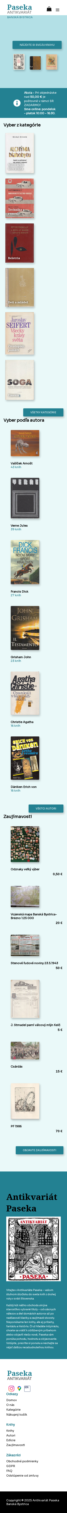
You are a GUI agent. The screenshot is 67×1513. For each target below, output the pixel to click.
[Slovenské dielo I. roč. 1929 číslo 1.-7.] (35, 63)
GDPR (10, 1466)
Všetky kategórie (43, 412)
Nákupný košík (16, 1414)
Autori (10, 1435)
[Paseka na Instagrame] (11, 1390)
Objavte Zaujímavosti (39, 1150)
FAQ (9, 1471)
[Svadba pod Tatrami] (51, 62)
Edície (10, 1440)
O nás (10, 1405)
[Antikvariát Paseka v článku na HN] (27, 1390)
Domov (11, 1400)
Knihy (10, 1431)
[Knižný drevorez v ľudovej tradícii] (18, 62)
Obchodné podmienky (22, 1461)
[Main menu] (57, 7)
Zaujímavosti (15, 1445)
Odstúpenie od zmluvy (22, 1475)
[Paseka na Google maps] (19, 1390)
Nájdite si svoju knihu (37, 44)
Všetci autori (46, 808)
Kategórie (13, 1410)
